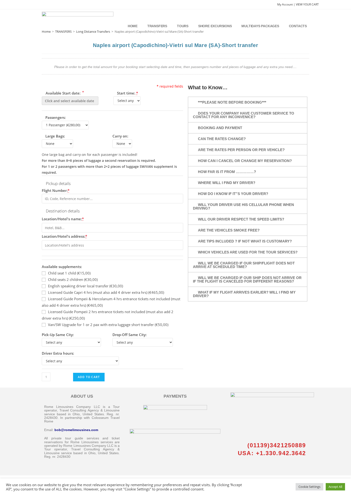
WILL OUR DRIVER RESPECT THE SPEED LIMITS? (241, 219)
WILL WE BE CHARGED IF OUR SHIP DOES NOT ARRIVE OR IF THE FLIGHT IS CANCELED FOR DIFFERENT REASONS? (247, 279)
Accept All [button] (335, 486)
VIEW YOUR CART (307, 4)
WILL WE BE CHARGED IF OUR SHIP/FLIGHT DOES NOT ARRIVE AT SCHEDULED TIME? (244, 265)
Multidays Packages (260, 26)
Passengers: (55, 117)
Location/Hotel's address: (64, 236)
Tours (182, 26)
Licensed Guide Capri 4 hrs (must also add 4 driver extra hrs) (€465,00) (106, 292)
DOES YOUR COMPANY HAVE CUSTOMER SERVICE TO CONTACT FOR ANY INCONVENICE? (243, 115)
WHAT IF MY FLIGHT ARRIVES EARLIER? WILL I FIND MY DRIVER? (244, 294)
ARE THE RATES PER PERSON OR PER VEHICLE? (241, 150)
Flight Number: (55, 190)
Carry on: (120, 136)
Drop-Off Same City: (129, 334)
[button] (247, 102)
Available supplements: (62, 266)
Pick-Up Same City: (58, 334)
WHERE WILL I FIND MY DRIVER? (226, 183)
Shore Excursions (215, 26)
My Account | (286, 4)
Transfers (157, 26)
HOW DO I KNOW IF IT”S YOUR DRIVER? (233, 194)
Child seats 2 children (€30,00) (73, 279)
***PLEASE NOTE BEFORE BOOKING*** (232, 102)
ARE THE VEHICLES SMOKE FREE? (229, 230)
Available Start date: (64, 92)
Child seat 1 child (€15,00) (69, 273)
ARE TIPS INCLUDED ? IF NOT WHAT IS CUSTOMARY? (245, 241)
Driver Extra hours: (58, 353)
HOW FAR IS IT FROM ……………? (227, 172)
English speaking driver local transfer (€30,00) (85, 286)
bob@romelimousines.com (76, 430)
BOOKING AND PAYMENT (220, 128)
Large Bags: (55, 136)
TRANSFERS (63, 31)
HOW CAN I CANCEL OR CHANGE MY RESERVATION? (245, 161)
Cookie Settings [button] (309, 486)
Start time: (127, 93)
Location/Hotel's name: (63, 218)
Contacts (298, 26)
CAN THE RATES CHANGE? (222, 139)
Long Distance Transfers (93, 31)
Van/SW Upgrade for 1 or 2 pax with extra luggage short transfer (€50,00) (108, 324)
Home (133, 26)
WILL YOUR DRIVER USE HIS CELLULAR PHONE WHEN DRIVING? (243, 206)
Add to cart (89, 377)
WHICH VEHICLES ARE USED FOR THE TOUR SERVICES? (248, 252)
